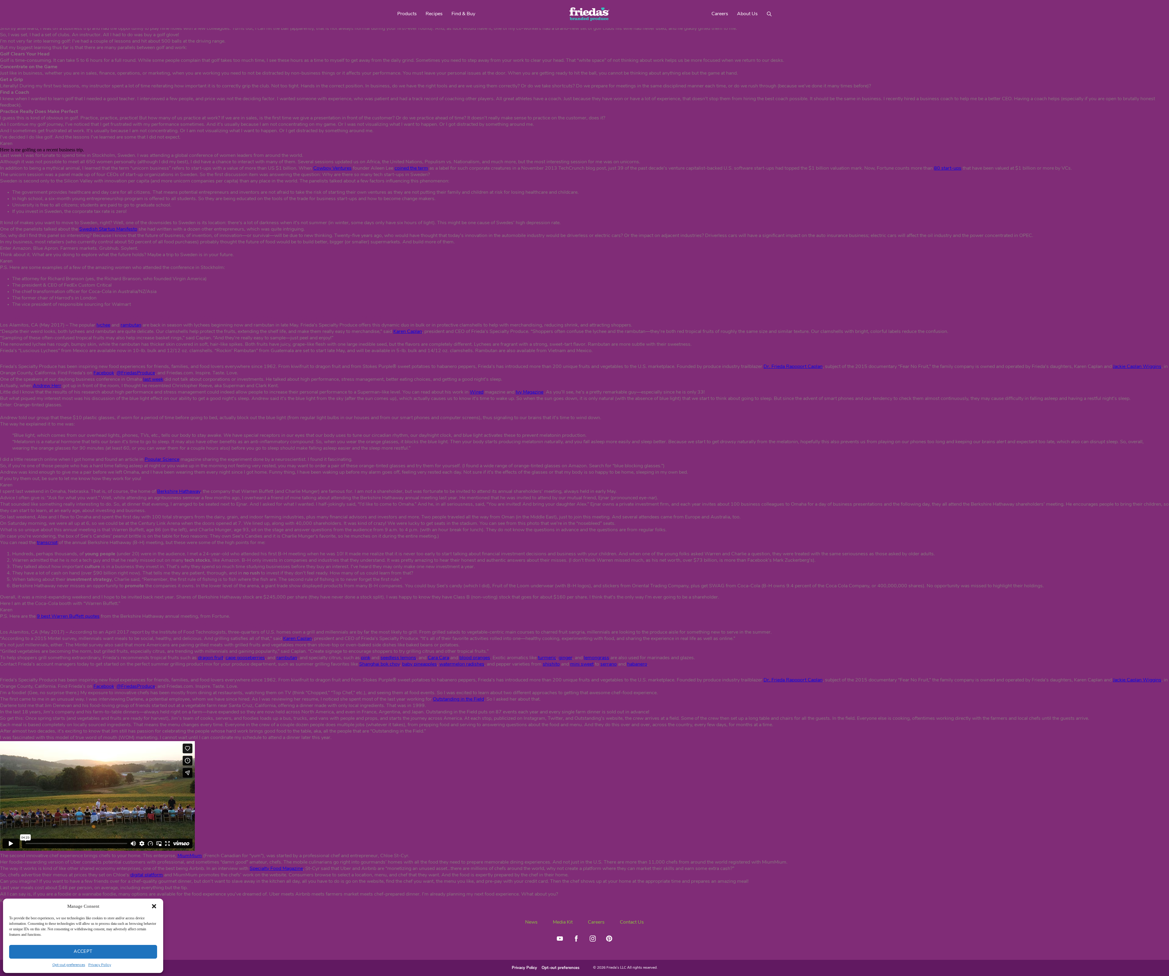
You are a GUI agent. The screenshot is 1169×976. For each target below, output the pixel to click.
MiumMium (189, 856)
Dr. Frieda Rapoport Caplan (793, 366)
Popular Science (162, 459)
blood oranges (474, 658)
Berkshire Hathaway (178, 491)
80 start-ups (947, 168)
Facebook (103, 373)
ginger (565, 658)
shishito (551, 664)
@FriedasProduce (136, 373)
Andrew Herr (47, 386)
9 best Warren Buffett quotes (68, 616)
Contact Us (632, 922)
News (531, 922)
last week (153, 379)
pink (365, 658)
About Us (747, 14)
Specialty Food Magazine (276, 868)
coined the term (411, 168)
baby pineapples (419, 664)
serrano (608, 664)
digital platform (146, 875)
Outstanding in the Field (458, 699)
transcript (47, 542)
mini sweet (582, 664)
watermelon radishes (461, 664)
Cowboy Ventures (332, 168)
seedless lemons (398, 658)
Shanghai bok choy (379, 664)
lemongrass (596, 658)
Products (407, 14)
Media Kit (563, 922)
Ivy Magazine (529, 392)
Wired (476, 392)
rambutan (131, 325)
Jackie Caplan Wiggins (1137, 366)
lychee (103, 325)
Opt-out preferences (68, 965)
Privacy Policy (99, 965)
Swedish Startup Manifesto (108, 229)
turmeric (547, 658)
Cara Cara (438, 658)
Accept (83, 951)
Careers (719, 14)
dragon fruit (210, 658)
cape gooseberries (245, 658)
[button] (154, 906)
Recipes (434, 14)
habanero (637, 664)
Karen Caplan (407, 331)
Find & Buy (463, 14)
